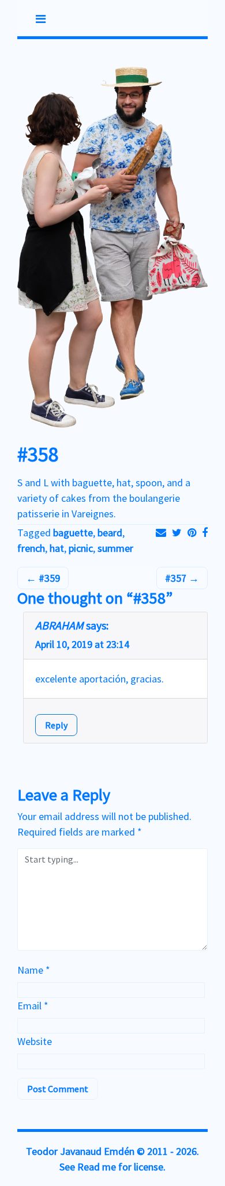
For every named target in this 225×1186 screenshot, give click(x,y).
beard (109, 532)
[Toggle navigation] (40, 19)
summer (115, 548)
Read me (96, 1166)
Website (34, 1041)
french (31, 548)
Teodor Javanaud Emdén (80, 1151)
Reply (56, 725)
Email (32, 1005)
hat (57, 548)
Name (33, 970)
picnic (81, 548)
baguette (73, 532)
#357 (177, 578)
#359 (48, 578)
